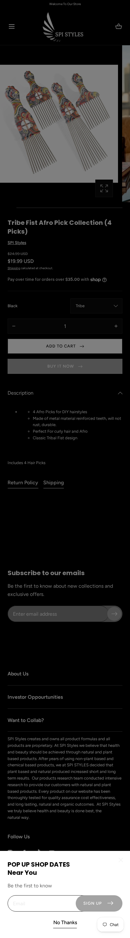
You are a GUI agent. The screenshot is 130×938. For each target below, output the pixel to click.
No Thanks (65, 922)
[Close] (65, 469)
